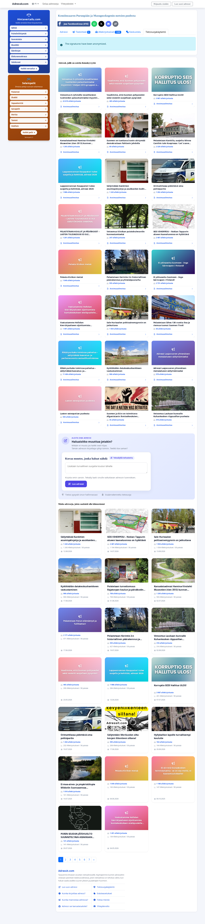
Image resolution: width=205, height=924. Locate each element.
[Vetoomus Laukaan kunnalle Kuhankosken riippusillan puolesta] (173, 407)
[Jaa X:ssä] (101, 24)
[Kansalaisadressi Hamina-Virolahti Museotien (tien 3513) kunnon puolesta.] (80, 134)
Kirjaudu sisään (161, 4)
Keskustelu (135, 31)
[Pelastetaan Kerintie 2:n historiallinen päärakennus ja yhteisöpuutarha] (126, 271)
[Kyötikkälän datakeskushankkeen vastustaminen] (126, 362)
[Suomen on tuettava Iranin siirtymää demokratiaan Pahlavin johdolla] (126, 134)
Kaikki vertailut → (29, 68)
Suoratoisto (28, 39)
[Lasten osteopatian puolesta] (80, 406)
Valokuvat (28, 62)
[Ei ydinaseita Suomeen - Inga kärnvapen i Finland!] (173, 271)
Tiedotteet (82, 31)
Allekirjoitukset (109, 31)
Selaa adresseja (50, 4)
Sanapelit (28, 109)
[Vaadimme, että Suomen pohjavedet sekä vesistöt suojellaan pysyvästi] (126, 89)
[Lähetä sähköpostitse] (108, 24)
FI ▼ (37, 4)
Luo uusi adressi (182, 4)
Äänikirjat (28, 50)
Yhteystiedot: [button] (67, 4)
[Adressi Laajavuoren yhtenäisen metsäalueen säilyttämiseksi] (173, 362)
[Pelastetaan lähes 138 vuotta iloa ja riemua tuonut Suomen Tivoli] (173, 316)
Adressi (64, 31)
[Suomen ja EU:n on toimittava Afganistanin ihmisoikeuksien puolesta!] (126, 407)
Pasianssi (28, 92)
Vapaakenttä (28, 103)
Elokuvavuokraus (28, 56)
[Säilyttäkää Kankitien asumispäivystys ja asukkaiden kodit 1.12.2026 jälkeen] (126, 180)
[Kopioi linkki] (115, 24)
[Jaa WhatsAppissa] (94, 24)
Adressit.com (20, 3)
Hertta (28, 114)
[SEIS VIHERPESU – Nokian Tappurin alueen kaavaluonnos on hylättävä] (173, 225)
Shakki (28, 97)
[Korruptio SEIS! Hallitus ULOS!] (173, 87)
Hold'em (28, 126)
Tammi (28, 120)
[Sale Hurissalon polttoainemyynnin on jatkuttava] (126, 316)
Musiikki (28, 45)
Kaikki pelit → (29, 132)
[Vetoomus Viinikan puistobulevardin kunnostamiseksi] (126, 225)
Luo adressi (78, 483)
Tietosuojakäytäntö (156, 31)
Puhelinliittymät (28, 33)
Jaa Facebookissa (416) (76, 23)
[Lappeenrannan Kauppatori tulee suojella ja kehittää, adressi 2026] (80, 180)
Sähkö (28, 28)
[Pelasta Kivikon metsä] (80, 269)
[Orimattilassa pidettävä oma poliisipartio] (173, 180)
